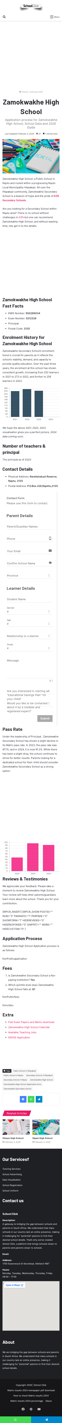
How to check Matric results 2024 (31, 1395)
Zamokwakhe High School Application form (22, 1084)
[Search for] (4, 16)
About (48, 1401)
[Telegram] (39, 1099)
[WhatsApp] (31, 1099)
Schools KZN (36, 92)
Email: (5, 1254)
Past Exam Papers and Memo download (31, 1022)
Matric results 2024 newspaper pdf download (31, 1390)
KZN (21, 217)
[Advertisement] (31, 57)
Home (24, 92)
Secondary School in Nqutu (15, 1080)
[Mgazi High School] (46, 1127)
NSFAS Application (19, 1037)
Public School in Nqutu (13, 1075)
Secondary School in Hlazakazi (39, 1075)
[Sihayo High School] (16, 1127)
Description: (8, 1220)
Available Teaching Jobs (22, 1032)
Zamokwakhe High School (41, 1080)
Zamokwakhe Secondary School (17, 1089)
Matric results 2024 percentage (26, 1401)
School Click (10, 1213)
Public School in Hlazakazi (24, 1071)
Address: (7, 1260)
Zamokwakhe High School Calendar (29, 1027)
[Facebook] (23, 1099)
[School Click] (31, 6)
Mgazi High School (42, 1138)
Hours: (5, 1269)
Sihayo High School (13, 1138)
